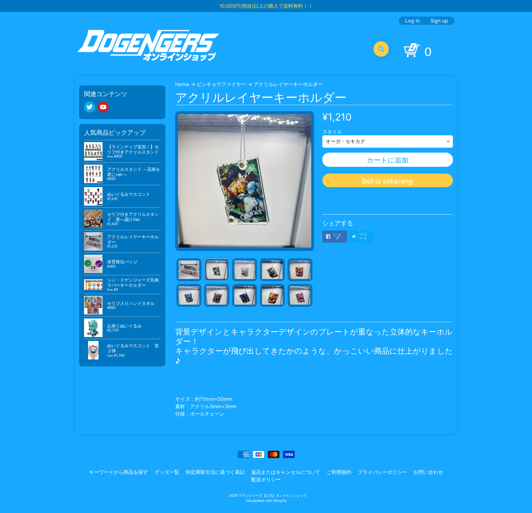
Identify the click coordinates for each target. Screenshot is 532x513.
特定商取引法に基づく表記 (215, 472)
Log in (412, 20)
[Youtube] (103, 107)
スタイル (332, 132)
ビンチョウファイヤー (221, 84)
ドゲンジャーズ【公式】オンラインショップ (272, 495)
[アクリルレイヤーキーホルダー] (188, 269)
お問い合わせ (428, 472)
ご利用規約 (339, 472)
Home (182, 84)
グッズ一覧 (167, 472)
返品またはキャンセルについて (285, 472)
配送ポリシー (266, 479)
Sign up (439, 20)
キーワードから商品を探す (118, 472)
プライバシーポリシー (382, 472)
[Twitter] (89, 107)
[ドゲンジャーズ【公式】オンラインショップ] (148, 48)
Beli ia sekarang (387, 181)
